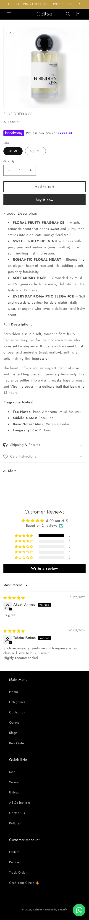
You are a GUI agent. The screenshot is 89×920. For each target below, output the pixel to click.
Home (13, 691)
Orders (14, 852)
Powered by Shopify (55, 909)
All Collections (20, 802)
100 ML (35, 151)
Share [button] (12, 470)
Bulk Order (17, 743)
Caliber (37, 909)
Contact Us (17, 712)
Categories (17, 702)
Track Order (18, 872)
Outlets (14, 722)
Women (14, 782)
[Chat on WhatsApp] (79, 910)
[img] (14, 597)
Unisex (14, 792)
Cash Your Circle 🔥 (24, 882)
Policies (15, 823)
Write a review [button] (44, 568)
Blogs (13, 732)
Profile (14, 862)
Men (12, 772)
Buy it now (44, 199)
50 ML (13, 151)
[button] (9, 14)
